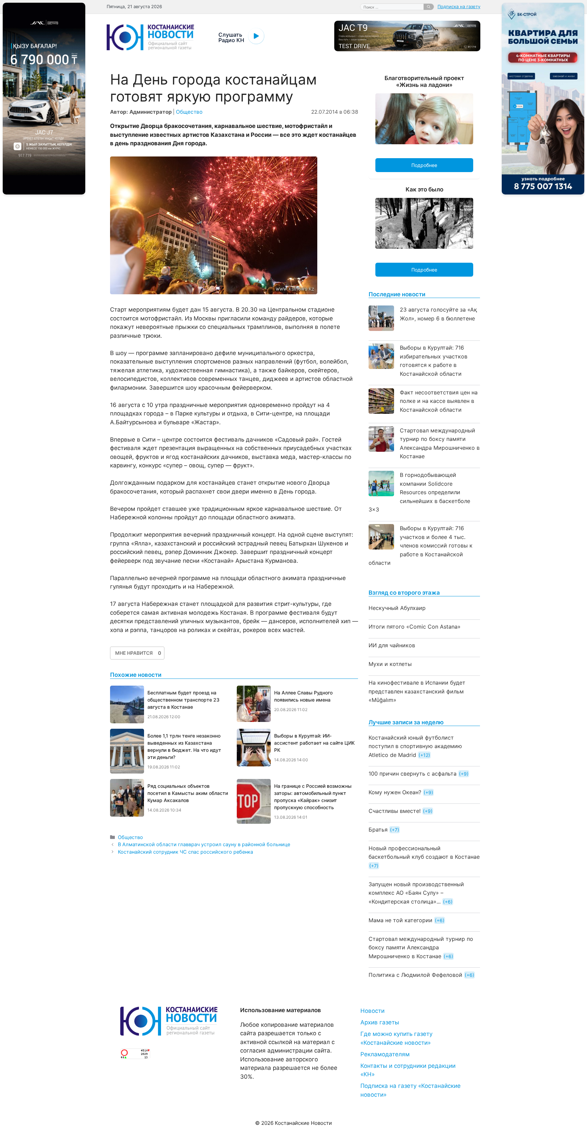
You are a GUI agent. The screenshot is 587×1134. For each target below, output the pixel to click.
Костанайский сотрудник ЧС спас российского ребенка (185, 852)
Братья (378, 829)
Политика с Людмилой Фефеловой (415, 974)
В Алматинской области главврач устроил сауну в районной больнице (204, 844)
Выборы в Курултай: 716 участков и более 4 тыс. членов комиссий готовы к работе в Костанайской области (421, 545)
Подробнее (424, 165)
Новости (372, 1010)
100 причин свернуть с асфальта (413, 773)
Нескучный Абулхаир (397, 608)
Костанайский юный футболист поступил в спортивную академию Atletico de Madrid (415, 746)
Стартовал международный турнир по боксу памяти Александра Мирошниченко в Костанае (421, 947)
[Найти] (429, 7)
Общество (189, 112)
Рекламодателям (385, 1054)
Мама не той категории (400, 920)
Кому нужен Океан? (395, 792)
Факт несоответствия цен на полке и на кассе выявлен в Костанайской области (439, 401)
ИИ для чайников (392, 645)
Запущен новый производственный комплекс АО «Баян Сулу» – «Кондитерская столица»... (416, 893)
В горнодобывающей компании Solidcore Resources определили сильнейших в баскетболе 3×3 (419, 492)
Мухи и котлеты (390, 664)
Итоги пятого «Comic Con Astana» (415, 626)
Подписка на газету (459, 6)
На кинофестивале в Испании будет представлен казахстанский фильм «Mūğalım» (417, 691)
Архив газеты (379, 1022)
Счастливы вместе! (395, 810)
